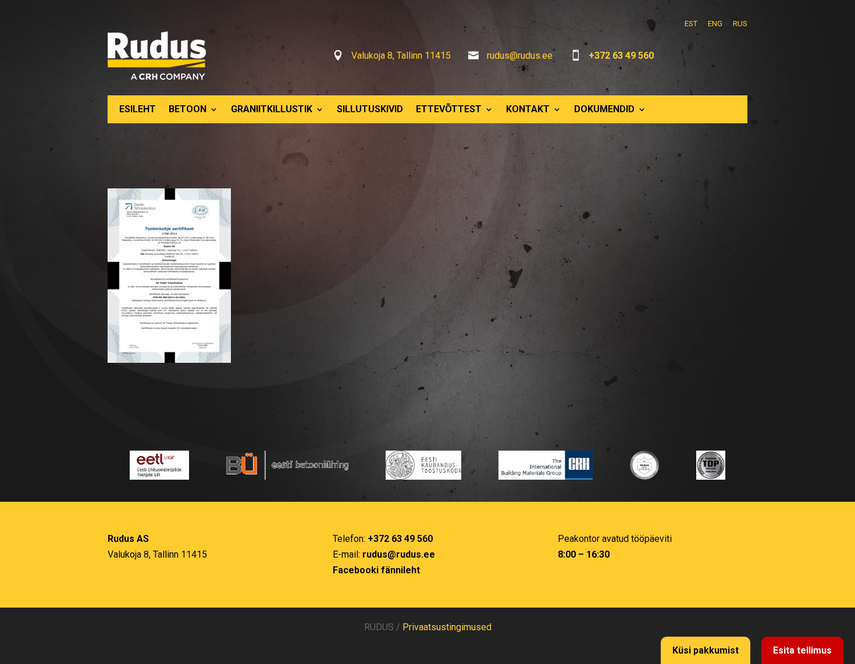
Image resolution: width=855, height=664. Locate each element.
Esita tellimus (802, 650)
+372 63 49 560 (621, 55)
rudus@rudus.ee (520, 55)
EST (691, 23)
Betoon (187, 109)
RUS (740, 23)
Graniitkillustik (271, 109)
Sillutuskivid (370, 109)
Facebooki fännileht (376, 570)
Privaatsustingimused (446, 627)
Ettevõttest (449, 109)
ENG (715, 23)
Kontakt (528, 109)
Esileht (137, 109)
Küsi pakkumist (705, 650)
